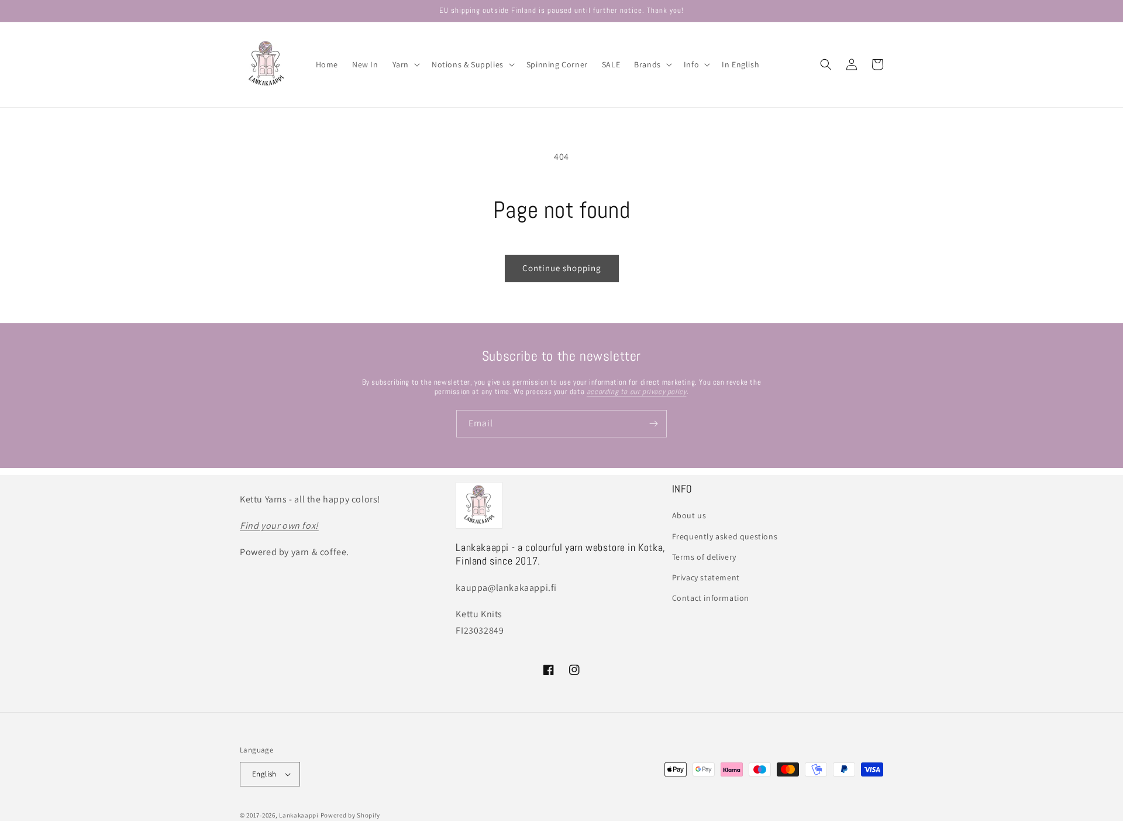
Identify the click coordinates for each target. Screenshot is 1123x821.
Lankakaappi (299, 815)
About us (689, 515)
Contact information (710, 598)
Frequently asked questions (725, 536)
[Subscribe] (653, 423)
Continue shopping (561, 267)
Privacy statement (706, 577)
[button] (405, 64)
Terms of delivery (704, 557)
